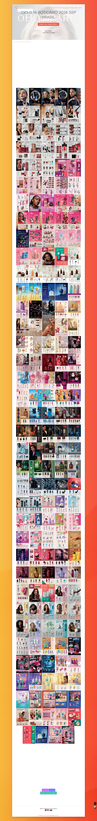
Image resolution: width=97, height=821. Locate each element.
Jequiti (80, 7)
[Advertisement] (48, 66)
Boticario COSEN (69, 7)
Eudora (76, 7)
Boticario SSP (53, 7)
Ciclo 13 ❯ (52, 790)
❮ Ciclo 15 (45, 790)
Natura (48, 7)
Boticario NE (61, 7)
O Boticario (17, 41)
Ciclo (24, 41)
